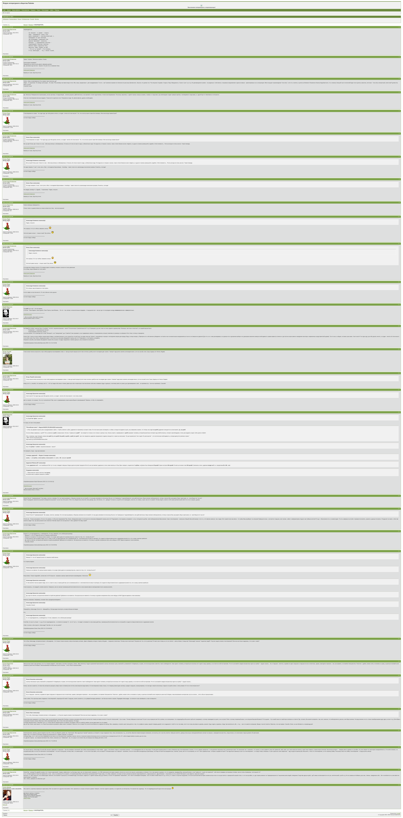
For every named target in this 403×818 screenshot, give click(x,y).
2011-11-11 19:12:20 (8, 92)
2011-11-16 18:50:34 (8, 638)
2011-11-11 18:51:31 (8, 78)
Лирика (31, 24)
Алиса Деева (7, 787)
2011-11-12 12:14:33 (8, 326)
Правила (33, 10)
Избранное (6, 19)
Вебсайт (5, 804)
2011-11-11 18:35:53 (8, 56)
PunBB (398, 813)
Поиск (38, 10)
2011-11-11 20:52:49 (8, 216)
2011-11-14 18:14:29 (8, 508)
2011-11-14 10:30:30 (8, 495)
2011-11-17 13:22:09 (8, 784)
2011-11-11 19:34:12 (8, 133)
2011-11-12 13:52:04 (8, 412)
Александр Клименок (9, 59)
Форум (9, 10)
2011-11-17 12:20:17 (8, 730)
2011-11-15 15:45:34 (8, 531)
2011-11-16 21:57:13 (8, 675)
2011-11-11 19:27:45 (8, 110)
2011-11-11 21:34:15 (8, 282)
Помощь (57, 10)
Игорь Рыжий (7, 351)
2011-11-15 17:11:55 (8, 551)
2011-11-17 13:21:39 (8, 769)
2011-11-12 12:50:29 (8, 373)
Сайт (4, 10)
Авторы (37, 19)
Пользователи (25, 10)
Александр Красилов (9, 29)
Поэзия (32, 19)
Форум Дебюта (16, 10)
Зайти (51, 10)
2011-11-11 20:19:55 (8, 179)
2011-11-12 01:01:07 (8, 304)
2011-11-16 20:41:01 (8, 661)
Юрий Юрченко (7, 307)
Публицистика (25, 19)
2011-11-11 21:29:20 (8, 243)
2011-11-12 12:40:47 (8, 349)
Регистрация (45, 10)
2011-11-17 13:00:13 (8, 747)
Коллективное (13, 19)
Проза (19, 19)
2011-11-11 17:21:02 (8, 27)
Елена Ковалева (8, 205)
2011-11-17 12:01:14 (8, 708)
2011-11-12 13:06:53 (8, 389)
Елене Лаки (6, 113)
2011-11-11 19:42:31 (8, 156)
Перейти (5, 813)
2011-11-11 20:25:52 (8, 202)
